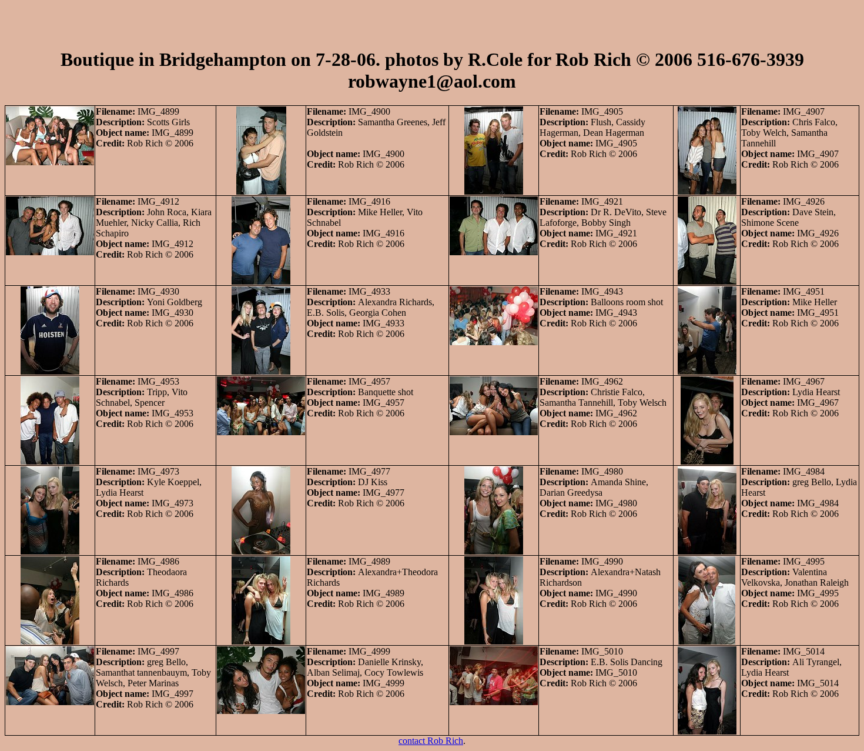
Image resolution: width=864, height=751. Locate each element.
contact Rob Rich (430, 741)
